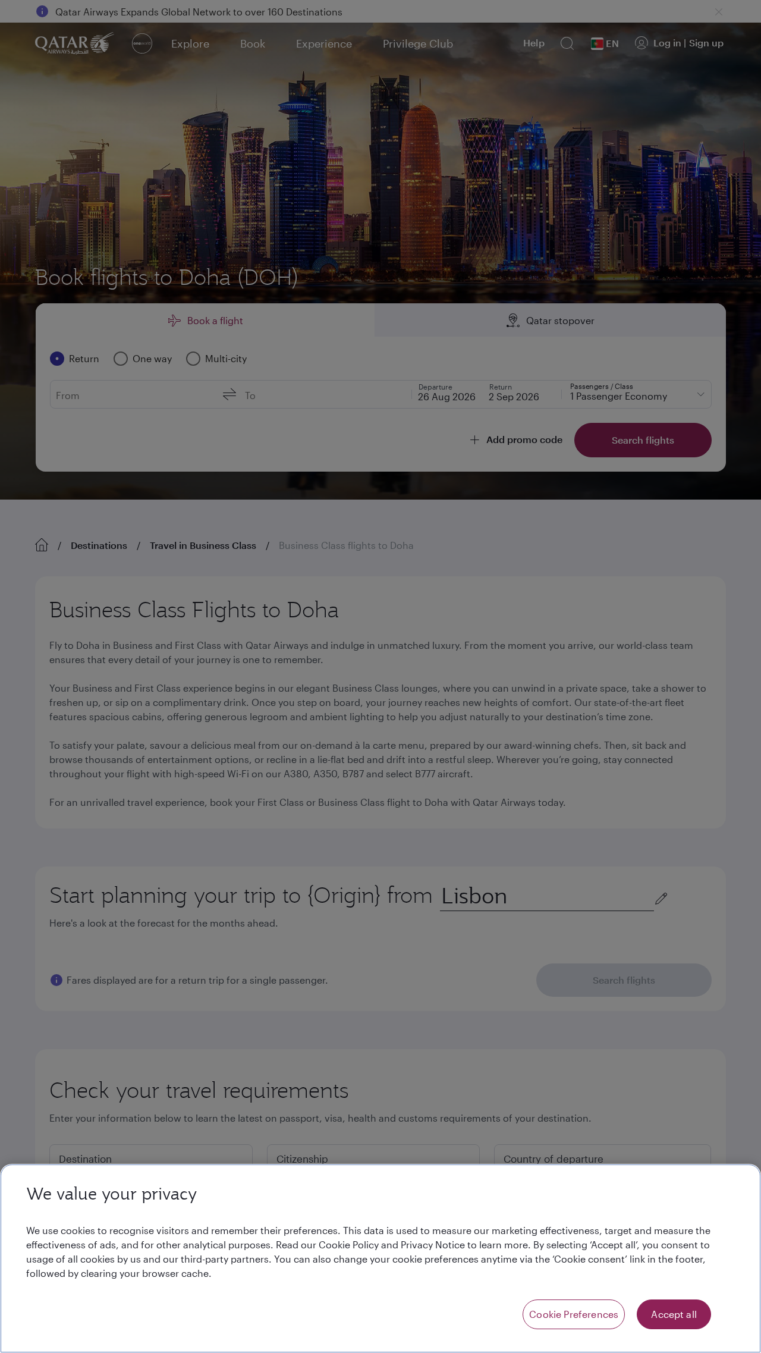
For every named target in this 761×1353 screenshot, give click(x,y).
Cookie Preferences (573, 1314)
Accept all (674, 1314)
